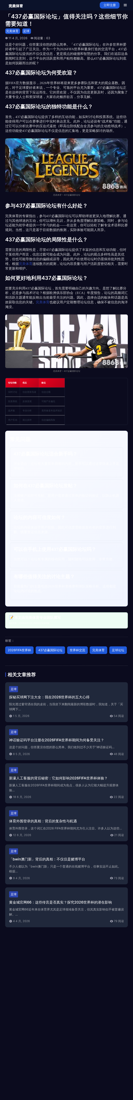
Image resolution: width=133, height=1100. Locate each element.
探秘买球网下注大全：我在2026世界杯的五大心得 (49, 697)
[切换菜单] (125, 5)
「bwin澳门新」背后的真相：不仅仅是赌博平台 (47, 859)
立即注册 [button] (109, 5)
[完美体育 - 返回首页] (15, 5)
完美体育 (12, 31)
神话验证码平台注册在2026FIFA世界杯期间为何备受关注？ (56, 740)
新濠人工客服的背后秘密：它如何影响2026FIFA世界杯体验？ (58, 778)
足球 (26, 31)
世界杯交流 (77, 650)
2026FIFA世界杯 (19, 650)
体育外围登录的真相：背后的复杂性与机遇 (43, 821)
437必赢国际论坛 (50, 650)
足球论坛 (118, 650)
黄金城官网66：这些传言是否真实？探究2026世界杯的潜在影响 (60, 902)
